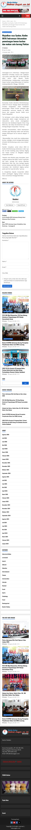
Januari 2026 (5, 459)
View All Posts (21, 205)
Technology (5, 596)
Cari (3, 379)
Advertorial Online (7, 32)
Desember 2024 (6, 505)
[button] (2, 15)
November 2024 (6, 508)
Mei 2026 (4, 445)
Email (4, 267)
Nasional (4, 586)
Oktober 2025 (5, 470)
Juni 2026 (4, 442)
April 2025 (4, 491)
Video (27, 16)
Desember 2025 (6, 463)
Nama (4, 261)
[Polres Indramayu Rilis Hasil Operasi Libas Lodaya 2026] (15, 629)
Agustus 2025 (5, 477)
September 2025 (6, 473)
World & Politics (6, 607)
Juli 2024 (4, 522)
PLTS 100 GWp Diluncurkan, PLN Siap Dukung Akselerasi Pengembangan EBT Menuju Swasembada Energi (14, 317)
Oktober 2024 (5, 512)
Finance (4, 575)
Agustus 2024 (5, 519)
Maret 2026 (5, 452)
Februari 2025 (5, 498)
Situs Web (5, 273)
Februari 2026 (5, 456)
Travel (3, 600)
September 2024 (6, 515)
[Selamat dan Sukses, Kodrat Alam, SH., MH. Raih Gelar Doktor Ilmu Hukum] (15, 682)
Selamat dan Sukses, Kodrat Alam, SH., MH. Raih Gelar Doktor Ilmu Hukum (14, 694)
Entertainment (5, 572)
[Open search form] (19, 15)
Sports (3, 593)
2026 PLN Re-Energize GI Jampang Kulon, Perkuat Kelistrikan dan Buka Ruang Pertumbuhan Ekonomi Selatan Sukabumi (13, 370)
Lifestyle (4, 582)
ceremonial (5, 557)
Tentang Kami (15, 819)
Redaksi (6, 48)
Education (4, 568)
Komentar (5, 240)
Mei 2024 (4, 529)
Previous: (13, 217)
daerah (4, 561)
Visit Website (9, 205)
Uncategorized (5, 603)
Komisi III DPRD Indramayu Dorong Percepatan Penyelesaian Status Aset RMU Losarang (15, 344)
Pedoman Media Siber (9, 761)
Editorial (4, 565)
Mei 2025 (4, 487)
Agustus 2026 (5, 434)
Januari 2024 (5, 544)
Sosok (3, 589)
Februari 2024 (5, 540)
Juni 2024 (4, 526)
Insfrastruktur (5, 579)
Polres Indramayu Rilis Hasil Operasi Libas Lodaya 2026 (14, 641)
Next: (14, 224)
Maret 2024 (5, 537)
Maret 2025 (5, 494)
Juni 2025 (4, 484)
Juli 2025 (4, 480)
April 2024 (4, 533)
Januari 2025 (5, 501)
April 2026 (4, 449)
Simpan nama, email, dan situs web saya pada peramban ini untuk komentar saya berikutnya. (15, 280)
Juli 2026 (4, 438)
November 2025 (6, 466)
